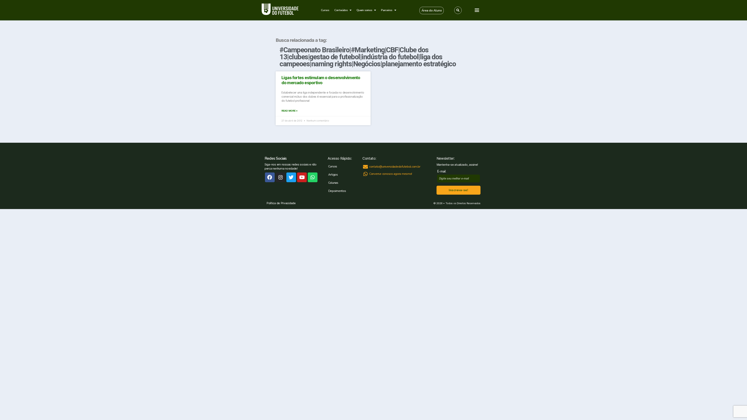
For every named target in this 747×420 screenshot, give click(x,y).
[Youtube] (302, 177)
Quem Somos (576, 67)
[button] (431, 10)
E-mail (442, 171)
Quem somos (364, 10)
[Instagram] (280, 177)
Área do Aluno (574, 87)
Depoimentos (337, 191)
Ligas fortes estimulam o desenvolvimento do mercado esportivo (320, 80)
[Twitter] (291, 177)
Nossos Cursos (577, 43)
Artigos (571, 50)
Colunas (333, 183)
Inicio (570, 34)
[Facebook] (270, 177)
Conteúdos (341, 10)
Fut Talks (573, 59)
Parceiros (386, 10)
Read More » (289, 110)
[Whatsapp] (312, 177)
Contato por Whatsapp (595, 162)
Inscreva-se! (458, 190)
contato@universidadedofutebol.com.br (594, 142)
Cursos (325, 10)
